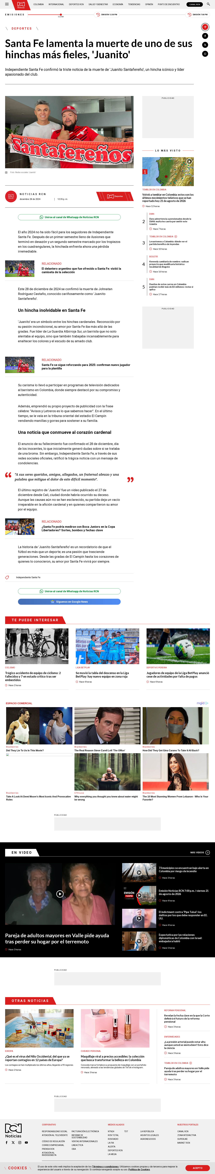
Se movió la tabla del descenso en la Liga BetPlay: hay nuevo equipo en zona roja (102, 674)
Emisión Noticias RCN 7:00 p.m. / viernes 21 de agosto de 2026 (184, 892)
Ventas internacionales (85, 1141)
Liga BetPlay (83, 667)
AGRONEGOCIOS (148, 1139)
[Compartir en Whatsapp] (205, 54)
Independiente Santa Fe (28, 577)
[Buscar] (208, 4)
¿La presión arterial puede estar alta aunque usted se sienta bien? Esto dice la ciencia (186, 1044)
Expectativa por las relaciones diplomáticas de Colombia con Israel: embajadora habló (180, 938)
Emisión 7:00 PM (200, 15)
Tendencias (134, 4)
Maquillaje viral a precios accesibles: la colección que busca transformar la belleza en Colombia (112, 1058)
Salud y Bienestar (98, 4)
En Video (22, 853)
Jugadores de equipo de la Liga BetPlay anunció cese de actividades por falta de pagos (178, 674)
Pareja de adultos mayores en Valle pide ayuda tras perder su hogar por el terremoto (57, 938)
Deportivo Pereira (157, 667)
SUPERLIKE (182, 1139)
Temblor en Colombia (154, 189)
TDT (126, 1131)
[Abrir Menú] (7, 4)
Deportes (22, 28)
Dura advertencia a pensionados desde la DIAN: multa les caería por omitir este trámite (170, 221)
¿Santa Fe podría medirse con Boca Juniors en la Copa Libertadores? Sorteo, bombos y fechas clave (78, 528)
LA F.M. (111, 1143)
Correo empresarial (53, 1145)
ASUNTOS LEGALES (149, 1135)
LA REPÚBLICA (147, 1131)
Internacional (56, 4)
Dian (151, 214)
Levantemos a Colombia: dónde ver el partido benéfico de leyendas (168, 242)
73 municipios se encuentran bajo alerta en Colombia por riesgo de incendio (184, 869)
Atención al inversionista (49, 1154)
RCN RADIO (113, 1139)
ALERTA (111, 1146)
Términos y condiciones (105, 1166)
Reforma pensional (175, 1010)
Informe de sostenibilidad (79, 1136)
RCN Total (113, 1135)
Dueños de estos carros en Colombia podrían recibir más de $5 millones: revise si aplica (171, 287)
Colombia (38, 4)
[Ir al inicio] (21, 5)
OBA (74, 1149)
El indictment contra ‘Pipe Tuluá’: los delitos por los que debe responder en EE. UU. (183, 915)
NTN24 (111, 1131)
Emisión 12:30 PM (109, 15)
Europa (9, 1051)
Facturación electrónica (85, 1131)
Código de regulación (53, 1141)
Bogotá (153, 256)
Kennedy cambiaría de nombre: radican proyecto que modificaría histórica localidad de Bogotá (169, 264)
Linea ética (77, 1145)
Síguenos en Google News (72, 601)
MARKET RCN (183, 1143)
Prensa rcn (48, 1149)
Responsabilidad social (54, 1131)
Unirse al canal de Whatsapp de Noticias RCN (72, 217)
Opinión (149, 4)
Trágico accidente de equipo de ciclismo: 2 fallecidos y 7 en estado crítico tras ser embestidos (33, 676)
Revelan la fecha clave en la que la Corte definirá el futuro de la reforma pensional (187, 1018)
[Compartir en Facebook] (205, 36)
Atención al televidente (55, 1135)
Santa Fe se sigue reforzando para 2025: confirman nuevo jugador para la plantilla (86, 366)
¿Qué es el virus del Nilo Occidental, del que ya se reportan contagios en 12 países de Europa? (37, 1058)
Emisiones (15, 14)
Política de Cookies (139, 1169)
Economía (118, 4)
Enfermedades (172, 1036)
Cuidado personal (91, 1051)
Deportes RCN (76, 4)
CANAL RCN (194, 4)
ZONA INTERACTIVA (186, 1135)
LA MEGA (112, 1154)
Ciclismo (10, 667)
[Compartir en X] (205, 45)
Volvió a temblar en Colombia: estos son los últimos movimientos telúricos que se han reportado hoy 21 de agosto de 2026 (168, 197)
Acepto (197, 1168)
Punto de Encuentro (169, 4)
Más (197, 852)
